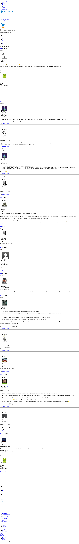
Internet (3, 524)
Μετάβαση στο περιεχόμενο (4, 1)
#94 (1, 148)
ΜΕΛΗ (3, 4)
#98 (1, 247)
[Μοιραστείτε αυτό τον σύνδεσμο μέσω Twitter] (2, 499)
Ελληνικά (3, 538)
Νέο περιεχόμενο (4, 9)
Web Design (2, 532)
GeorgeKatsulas (7, 285)
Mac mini (3, 529)
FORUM (3, 3)
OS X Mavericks (4, 531)
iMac (3, 530)
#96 (1, 197)
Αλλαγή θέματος (4, 537)
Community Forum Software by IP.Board (6, 540)
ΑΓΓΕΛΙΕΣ (4, 5)
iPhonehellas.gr (4, 513)
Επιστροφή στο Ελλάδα (3, 496)
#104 (1, 409)
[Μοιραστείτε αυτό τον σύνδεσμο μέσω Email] (2, 501)
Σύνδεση (5, 6)
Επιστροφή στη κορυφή (5, 123)
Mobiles (3, 525)
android (4, 82)
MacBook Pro (4, 528)
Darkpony (8, 532)
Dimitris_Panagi (7, 113)
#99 (1, 273)
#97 (1, 226)
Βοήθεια (3, 539)
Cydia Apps (4, 520)
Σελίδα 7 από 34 (4, 488)
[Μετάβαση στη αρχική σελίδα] (6, 13)
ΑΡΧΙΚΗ (1, 533)
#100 (1, 295)
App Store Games (4, 518)
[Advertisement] (39, 93)
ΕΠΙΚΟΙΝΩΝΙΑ (2, 535)
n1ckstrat (6, 386)
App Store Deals (4, 521)
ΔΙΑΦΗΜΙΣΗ (2, 534)
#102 (1, 353)
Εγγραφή (3, 7)
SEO (5, 532)
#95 (1, 176)
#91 (1, 48)
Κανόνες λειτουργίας (5, 516)
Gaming (3, 523)
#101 (1, 331)
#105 (1, 433)
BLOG (3, 2)
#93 (1, 126)
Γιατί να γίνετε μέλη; (3, 471)
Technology (4, 526)
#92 (1, 101)
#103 (1, 374)
